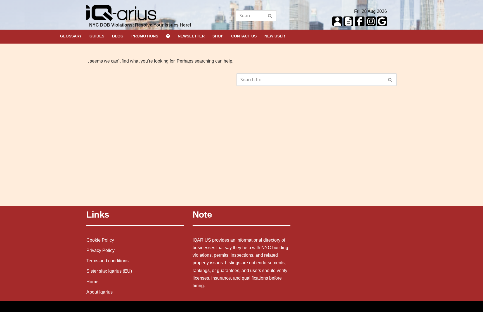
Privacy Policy (100, 250)
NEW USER (274, 36)
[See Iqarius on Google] (381, 21)
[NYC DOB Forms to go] (347, 21)
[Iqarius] (121, 16)
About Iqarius (99, 292)
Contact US (244, 36)
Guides (96, 36)
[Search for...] (221, 15)
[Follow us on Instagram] (370, 21)
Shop (217, 36)
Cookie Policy (100, 240)
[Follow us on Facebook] (358, 21)
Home (92, 281)
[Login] (336, 21)
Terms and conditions (107, 260)
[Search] (270, 15)
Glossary (71, 36)
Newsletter (191, 36)
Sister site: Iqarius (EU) (109, 271)
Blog (118, 36)
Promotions (144, 36)
